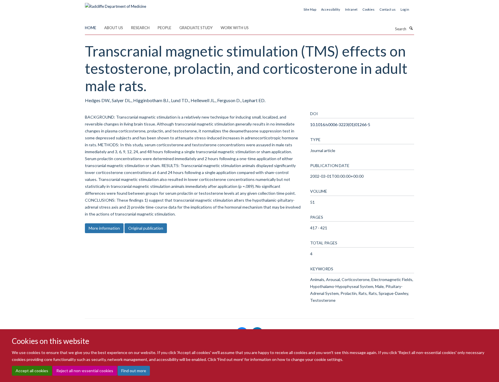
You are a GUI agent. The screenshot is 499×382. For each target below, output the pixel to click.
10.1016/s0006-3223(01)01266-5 (340, 124)
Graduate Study (196, 27)
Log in (405, 9)
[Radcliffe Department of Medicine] (115, 4)
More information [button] (104, 228)
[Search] (411, 28)
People (164, 27)
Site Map (310, 9)
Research (140, 27)
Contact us (387, 9)
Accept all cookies (32, 370)
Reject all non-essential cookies (84, 370)
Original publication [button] (145, 228)
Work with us (235, 27)
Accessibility (330, 9)
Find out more (133, 370)
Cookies (368, 9)
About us (113, 27)
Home (90, 27)
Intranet (351, 9)
